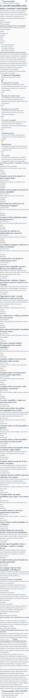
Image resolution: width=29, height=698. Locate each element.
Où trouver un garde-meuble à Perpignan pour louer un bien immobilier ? (11, 345)
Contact (16, 695)
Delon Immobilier (21, 691)
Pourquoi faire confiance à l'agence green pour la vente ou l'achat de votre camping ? (14, 282)
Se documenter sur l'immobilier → (8, 73)
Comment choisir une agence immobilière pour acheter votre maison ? (14, 497)
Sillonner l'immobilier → (6, 22)
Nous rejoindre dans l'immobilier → (9, 628)
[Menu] (26, 1)
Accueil (3, 695)
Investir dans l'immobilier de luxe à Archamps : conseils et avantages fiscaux (13, 546)
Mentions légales (9, 695)
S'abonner (15, 639)
